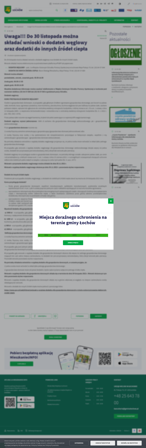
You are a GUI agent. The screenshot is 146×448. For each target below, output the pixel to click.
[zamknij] (110, 201)
